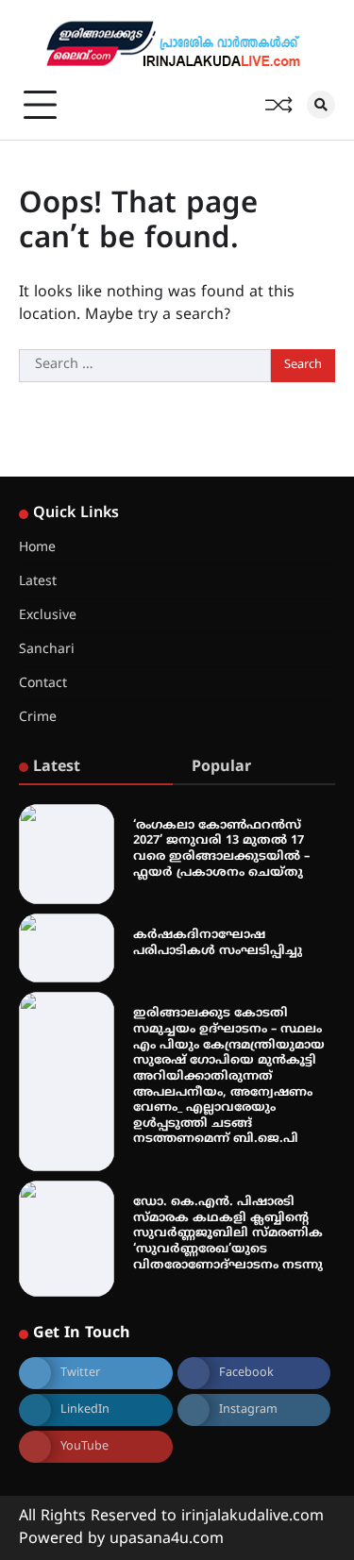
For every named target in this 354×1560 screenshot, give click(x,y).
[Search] (321, 105)
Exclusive (47, 616)
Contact (43, 684)
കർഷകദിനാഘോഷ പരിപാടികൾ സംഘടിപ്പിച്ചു (217, 943)
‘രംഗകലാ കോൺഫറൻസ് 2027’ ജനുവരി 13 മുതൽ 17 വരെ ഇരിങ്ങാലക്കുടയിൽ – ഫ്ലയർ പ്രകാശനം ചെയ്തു (221, 849)
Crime (38, 718)
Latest (38, 582)
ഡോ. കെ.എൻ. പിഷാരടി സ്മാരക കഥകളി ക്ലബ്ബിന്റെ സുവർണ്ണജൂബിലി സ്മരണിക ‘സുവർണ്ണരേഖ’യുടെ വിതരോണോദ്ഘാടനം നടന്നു (228, 1234)
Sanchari (47, 650)
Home (37, 548)
